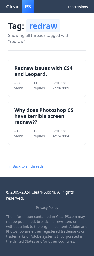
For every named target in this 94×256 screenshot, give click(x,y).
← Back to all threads (26, 166)
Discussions (78, 6)
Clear (18, 6)
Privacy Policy (47, 207)
